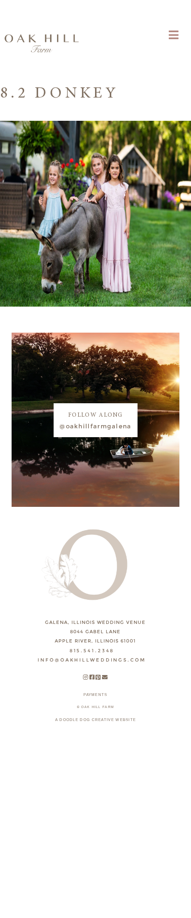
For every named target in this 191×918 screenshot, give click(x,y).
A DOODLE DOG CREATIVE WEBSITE (95, 720)
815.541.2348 (92, 651)
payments (95, 695)
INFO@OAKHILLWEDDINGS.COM (92, 660)
